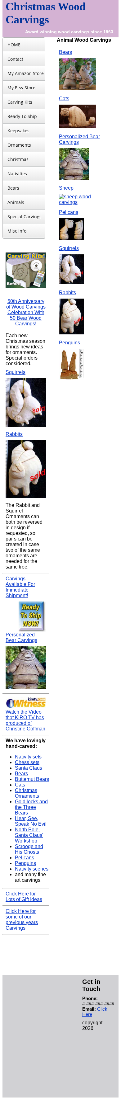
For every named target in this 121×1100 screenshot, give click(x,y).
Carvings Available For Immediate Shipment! (20, 587)
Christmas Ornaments (27, 793)
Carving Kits (19, 102)
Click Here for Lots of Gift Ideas (24, 896)
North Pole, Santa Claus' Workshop (29, 835)
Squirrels (15, 372)
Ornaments (19, 145)
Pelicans (24, 857)
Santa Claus (28, 768)
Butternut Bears (32, 779)
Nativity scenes (31, 868)
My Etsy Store (21, 88)
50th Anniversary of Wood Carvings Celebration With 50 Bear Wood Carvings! (26, 312)
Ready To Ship (22, 116)
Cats (20, 784)
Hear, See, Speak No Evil (31, 821)
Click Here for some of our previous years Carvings (22, 920)
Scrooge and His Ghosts (29, 849)
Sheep (66, 188)
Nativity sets (28, 756)
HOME (13, 45)
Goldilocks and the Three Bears (31, 807)
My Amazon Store (25, 73)
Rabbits (14, 434)
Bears (13, 188)
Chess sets (27, 762)
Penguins (25, 863)
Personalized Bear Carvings (21, 637)
